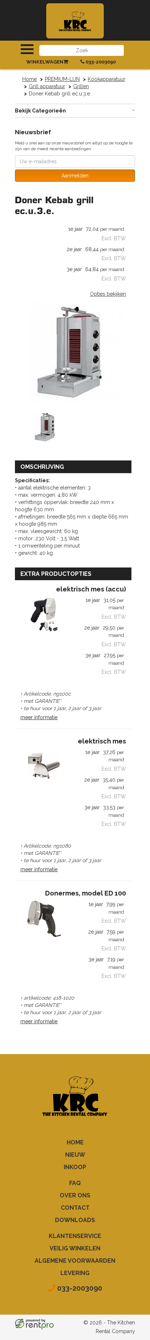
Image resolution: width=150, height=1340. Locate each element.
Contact (75, 1207)
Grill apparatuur (47, 86)
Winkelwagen (44, 62)
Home (29, 79)
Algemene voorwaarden (75, 1260)
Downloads (75, 1220)
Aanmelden (75, 176)
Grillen (81, 86)
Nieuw (75, 1154)
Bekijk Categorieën (40, 111)
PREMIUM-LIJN (62, 79)
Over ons (75, 1195)
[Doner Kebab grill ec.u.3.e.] (73, 353)
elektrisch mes (102, 741)
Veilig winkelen (75, 1248)
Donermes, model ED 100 (85, 893)
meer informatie (39, 717)
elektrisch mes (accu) (91, 589)
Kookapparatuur (106, 79)
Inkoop (75, 1167)
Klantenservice (75, 1236)
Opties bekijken (108, 294)
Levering (75, 1273)
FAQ (75, 1183)
